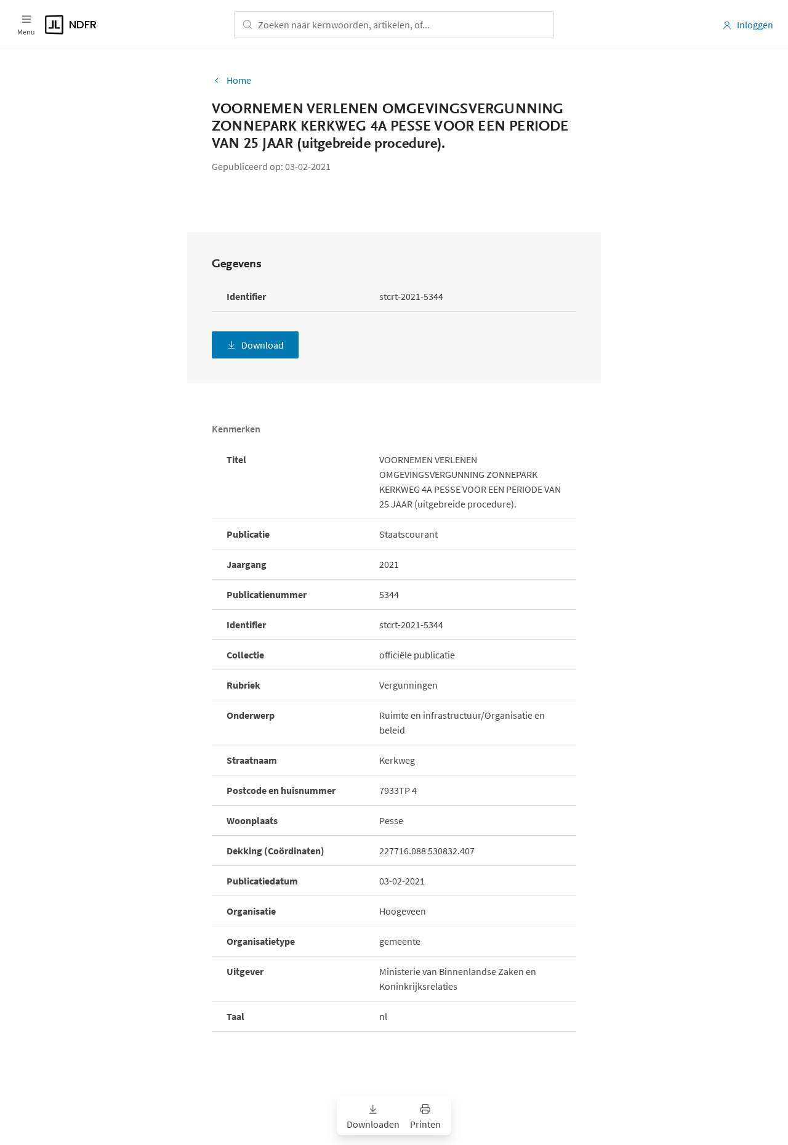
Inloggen (755, 24)
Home (239, 80)
